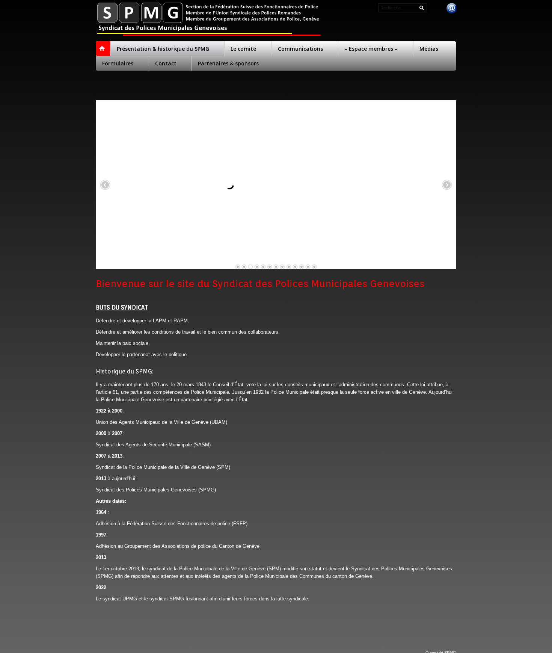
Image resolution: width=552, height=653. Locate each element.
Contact (165, 63)
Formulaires (117, 63)
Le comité (243, 48)
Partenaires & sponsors (228, 63)
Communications (300, 48)
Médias (428, 48)
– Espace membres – (371, 48)
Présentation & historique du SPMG (163, 48)
